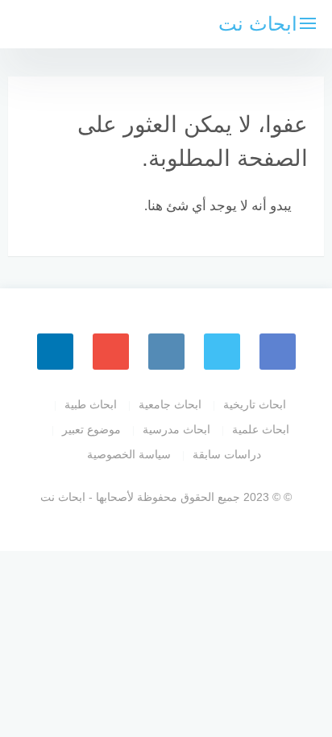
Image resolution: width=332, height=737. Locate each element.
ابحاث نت (257, 24)
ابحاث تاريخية (254, 404)
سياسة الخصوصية (129, 454)
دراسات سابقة (227, 454)
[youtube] (111, 351)
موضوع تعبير (91, 429)
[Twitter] (222, 351)
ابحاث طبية (90, 404)
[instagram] (166, 351)
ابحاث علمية (260, 429)
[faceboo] (277, 351)
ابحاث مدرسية (176, 429)
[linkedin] (55, 351)
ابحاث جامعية (170, 404)
